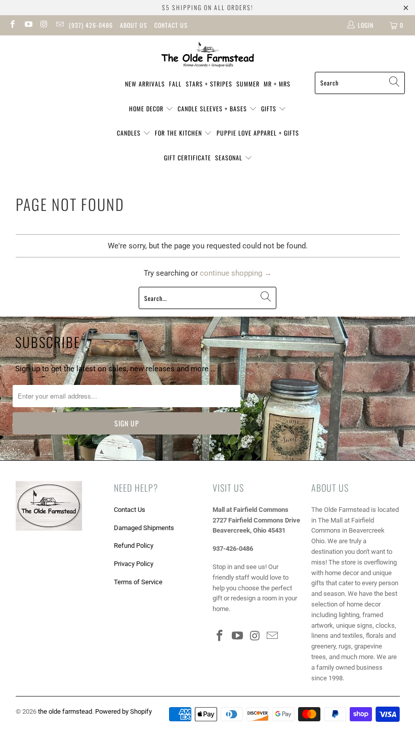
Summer (248, 83)
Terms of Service (138, 582)
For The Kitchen (179, 132)
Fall (175, 83)
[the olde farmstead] (208, 56)
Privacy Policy (133, 564)
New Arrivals (145, 83)
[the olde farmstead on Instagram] (43, 25)
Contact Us (171, 25)
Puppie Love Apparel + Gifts (258, 132)
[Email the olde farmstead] (59, 25)
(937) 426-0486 (91, 25)
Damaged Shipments (144, 528)
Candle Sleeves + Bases (213, 108)
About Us (133, 25)
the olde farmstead (65, 711)
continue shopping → (236, 273)
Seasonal (229, 157)
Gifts (269, 108)
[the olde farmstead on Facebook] (12, 25)
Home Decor (147, 108)
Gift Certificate (187, 157)
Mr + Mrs (277, 83)
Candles (130, 132)
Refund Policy (133, 545)
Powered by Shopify (123, 711)
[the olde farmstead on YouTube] (27, 25)
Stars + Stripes (209, 83)
